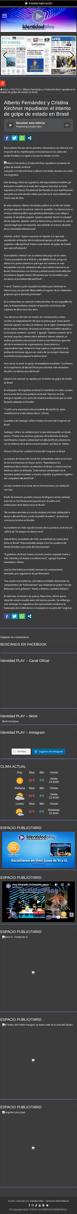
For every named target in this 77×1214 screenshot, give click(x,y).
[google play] (47, 1205)
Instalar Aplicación (40, 3)
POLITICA (16, 89)
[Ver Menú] (4, 16)
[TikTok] (36, 1205)
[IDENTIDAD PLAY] (38, 20)
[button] (71, 55)
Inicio (6, 89)
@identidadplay (10, 721)
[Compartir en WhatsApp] (22, 138)
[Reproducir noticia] (10, 125)
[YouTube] (39, 1205)
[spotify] (43, 1205)
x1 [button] (67, 125)
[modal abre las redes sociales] (30, 138)
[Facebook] (29, 1205)
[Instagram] (32, 1205)
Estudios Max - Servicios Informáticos (49, 1201)
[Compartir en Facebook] (7, 138)
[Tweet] (14, 138)
